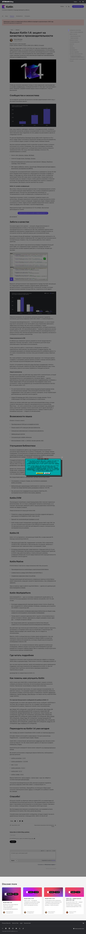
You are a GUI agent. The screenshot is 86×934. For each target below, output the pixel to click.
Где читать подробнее (74, 51)
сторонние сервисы (31, 469)
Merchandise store (79, 929)
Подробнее (57, 463)
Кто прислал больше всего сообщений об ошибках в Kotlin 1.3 (77, 56)
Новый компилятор (74, 38)
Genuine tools (27, 923)
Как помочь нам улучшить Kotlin (76, 53)
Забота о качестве (73, 34)
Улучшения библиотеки (74, 42)
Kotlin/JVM (72, 44)
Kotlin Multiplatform (73, 49)
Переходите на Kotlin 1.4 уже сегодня (77, 59)
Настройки (47, 473)
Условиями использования (41, 468)
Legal (21, 923)
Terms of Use (15, 923)
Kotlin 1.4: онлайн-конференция (76, 32)
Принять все (39, 473)
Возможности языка (74, 40)
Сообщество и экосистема (75, 30)
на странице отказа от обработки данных (44, 470)
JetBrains (13, 931)
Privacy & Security (6, 923)
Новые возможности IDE (75, 36)
